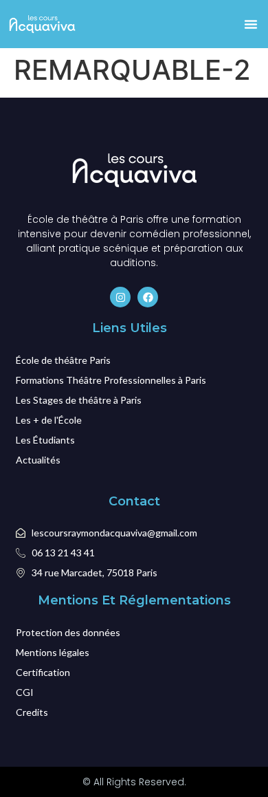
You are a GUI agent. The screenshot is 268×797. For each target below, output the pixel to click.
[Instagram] (120, 297)
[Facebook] (147, 297)
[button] (251, 24)
